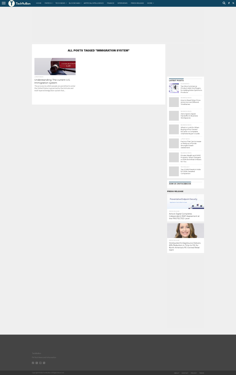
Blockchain (74, 3)
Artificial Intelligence (94, 3)
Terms (201, 373)
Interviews (122, 3)
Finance (110, 3)
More (149, 3)
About (176, 373)
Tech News (60, 3)
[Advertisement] (118, 25)
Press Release (137, 3)
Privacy (194, 373)
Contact (185, 373)
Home (38, 3)
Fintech (48, 3)
